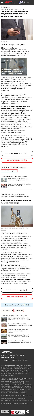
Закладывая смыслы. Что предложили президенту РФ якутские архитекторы (18, 335)
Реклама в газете (7, 357)
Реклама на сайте (17, 355)
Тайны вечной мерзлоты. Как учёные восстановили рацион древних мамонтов (19, 341)
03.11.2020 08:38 (5, 7)
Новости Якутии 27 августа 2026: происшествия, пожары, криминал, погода (20, 324)
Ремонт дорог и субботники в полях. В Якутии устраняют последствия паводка (19, 318)
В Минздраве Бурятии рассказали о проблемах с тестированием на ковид (18, 179)
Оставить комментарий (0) (17, 160)
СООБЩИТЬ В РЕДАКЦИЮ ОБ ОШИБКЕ (14, 360)
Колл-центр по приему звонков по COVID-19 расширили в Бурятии (19, 185)
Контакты (5, 355)
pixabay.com (4, 41)
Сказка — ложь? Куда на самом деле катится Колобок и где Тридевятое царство (18, 331)
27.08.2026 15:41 (5, 194)
